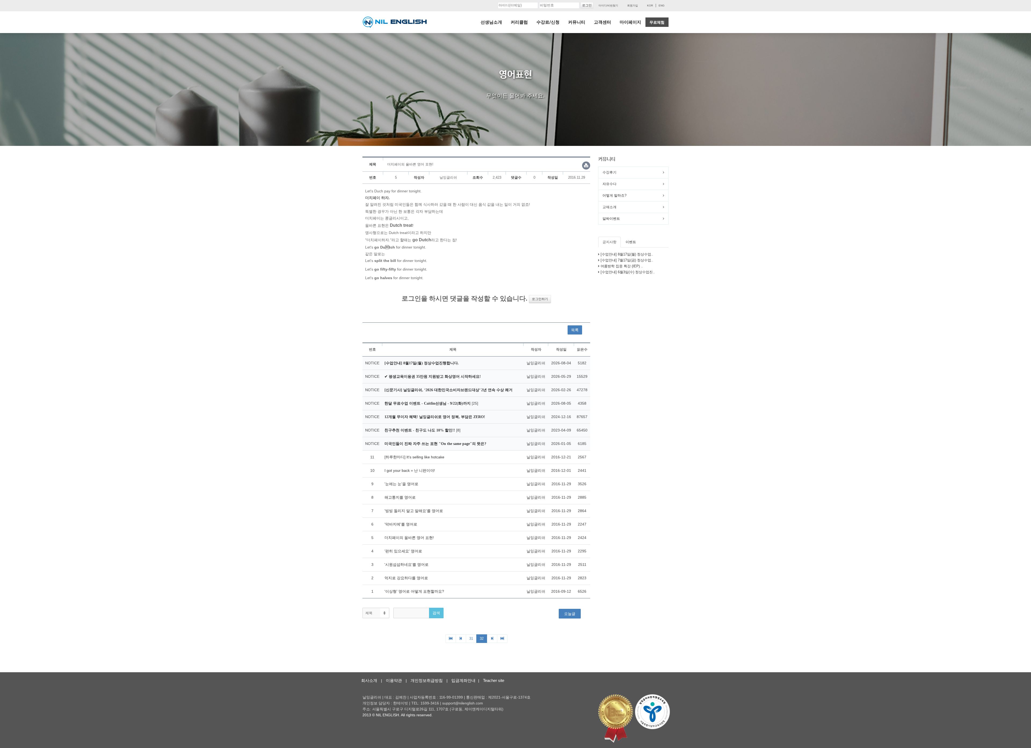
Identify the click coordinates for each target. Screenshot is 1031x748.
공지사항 (609, 242)
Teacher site (493, 680)
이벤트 (631, 242)
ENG (662, 5)
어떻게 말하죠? (614, 195)
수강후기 (609, 172)
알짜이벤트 (611, 219)
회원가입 (632, 5)
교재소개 (609, 207)
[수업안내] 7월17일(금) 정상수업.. (627, 260)
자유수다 (609, 184)
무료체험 (657, 22)
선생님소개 (491, 22)
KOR (650, 5)
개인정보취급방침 (427, 680)
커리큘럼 (519, 22)
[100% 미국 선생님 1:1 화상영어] (394, 22)
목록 (575, 330)
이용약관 (394, 680)
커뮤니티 (576, 22)
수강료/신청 (548, 22)
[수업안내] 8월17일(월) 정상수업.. (627, 254)
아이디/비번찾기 (608, 5)
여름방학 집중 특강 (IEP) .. (622, 266)
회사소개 (369, 680)
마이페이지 (630, 22)
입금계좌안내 (463, 680)
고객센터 (602, 22)
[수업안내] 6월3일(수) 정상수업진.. (628, 272)
